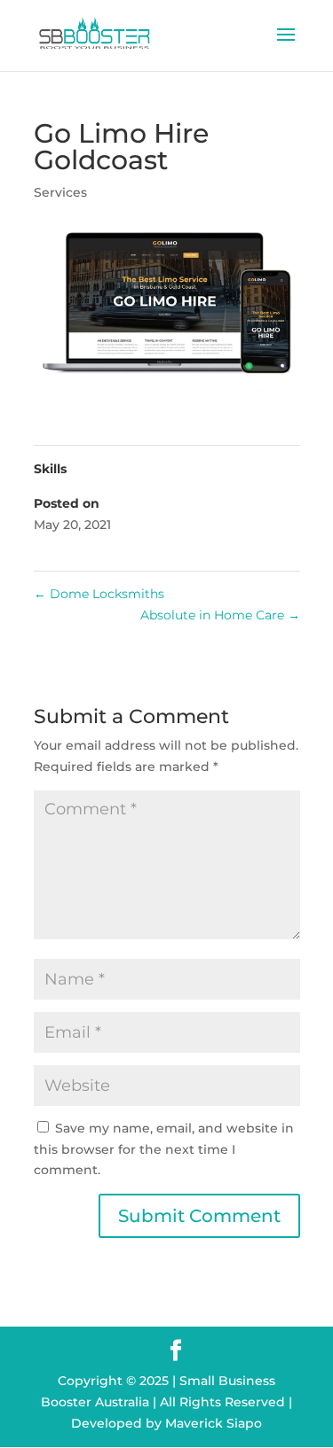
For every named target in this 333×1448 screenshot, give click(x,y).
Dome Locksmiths (99, 594)
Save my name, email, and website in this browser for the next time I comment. (164, 1149)
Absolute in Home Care (220, 615)
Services (60, 192)
